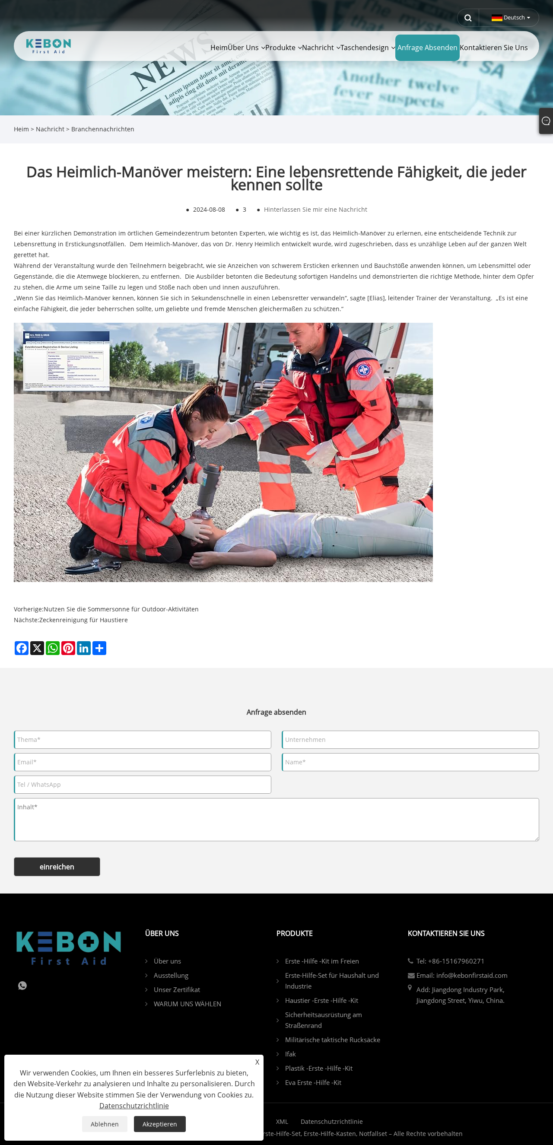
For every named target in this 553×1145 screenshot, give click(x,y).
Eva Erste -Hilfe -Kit (313, 1082)
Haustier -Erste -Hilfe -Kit (321, 1000)
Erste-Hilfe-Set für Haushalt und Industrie (332, 980)
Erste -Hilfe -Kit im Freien (322, 961)
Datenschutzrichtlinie (332, 1121)
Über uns (167, 961)
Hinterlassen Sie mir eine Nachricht (315, 209)
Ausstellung (171, 975)
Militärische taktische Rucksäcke (332, 1039)
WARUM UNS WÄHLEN (187, 1003)
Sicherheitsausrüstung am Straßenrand (323, 1020)
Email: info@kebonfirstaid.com (462, 975)
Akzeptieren (160, 1124)
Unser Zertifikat (177, 989)
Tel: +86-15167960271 (450, 961)
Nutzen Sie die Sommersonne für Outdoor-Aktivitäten (121, 609)
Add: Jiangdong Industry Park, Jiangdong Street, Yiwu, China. (460, 995)
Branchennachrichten (102, 129)
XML (282, 1121)
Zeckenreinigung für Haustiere (83, 620)
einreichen (57, 866)
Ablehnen (105, 1124)
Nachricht (50, 129)
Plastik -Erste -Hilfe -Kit (319, 1068)
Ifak (290, 1054)
